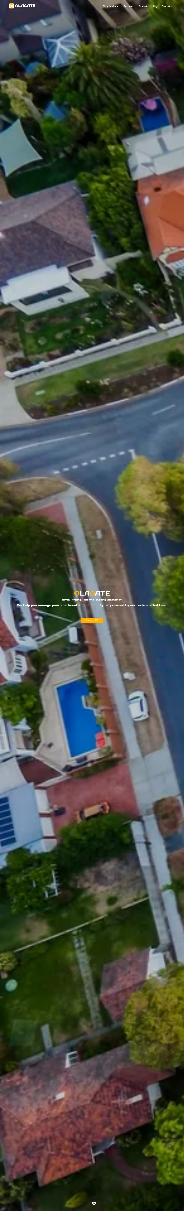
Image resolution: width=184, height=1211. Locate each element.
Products (143, 6)
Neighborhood (111, 6)
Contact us (167, 6)
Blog (154, 6)
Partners (128, 6)
